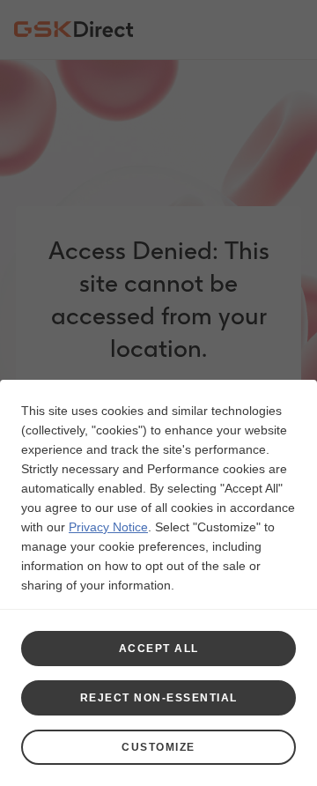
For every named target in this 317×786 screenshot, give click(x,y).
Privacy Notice (108, 527)
